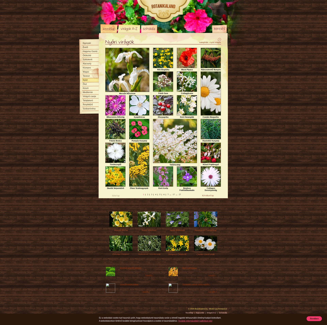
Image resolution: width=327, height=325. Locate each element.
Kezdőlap (109, 28)
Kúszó (86, 88)
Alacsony (87, 63)
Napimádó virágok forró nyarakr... (196, 284)
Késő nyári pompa (189, 267)
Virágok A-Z (129, 28)
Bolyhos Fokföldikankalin (187, 189)
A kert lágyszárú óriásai (129, 284)
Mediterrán (88, 92)
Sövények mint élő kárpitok (131, 267)
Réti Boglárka (163, 70)
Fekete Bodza (115, 141)
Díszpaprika (163, 117)
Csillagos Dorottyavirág (211, 189)
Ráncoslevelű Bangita (211, 70)
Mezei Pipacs (187, 70)
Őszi (85, 84)
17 (174, 194)
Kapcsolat (200, 313)
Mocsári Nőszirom (127, 93)
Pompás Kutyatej (139, 141)
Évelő (85, 47)
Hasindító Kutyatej (211, 141)
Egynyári (87, 43)
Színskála (149, 28)
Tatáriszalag (175, 165)
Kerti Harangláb (187, 117)
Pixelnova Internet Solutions (108, 310)
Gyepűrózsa (139, 117)
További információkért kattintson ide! (195, 321)
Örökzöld (87, 55)
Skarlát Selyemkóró (115, 188)
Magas (86, 72)
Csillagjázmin (187, 93)
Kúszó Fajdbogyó (211, 164)
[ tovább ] (149, 275)
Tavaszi (86, 76)
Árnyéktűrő (88, 104)
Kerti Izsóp (163, 188)
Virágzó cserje (89, 96)
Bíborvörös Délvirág (115, 117)
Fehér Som (163, 93)
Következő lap (208, 195)
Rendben (314, 318)
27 (180, 194)
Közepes (87, 68)
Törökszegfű (115, 164)
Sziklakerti (87, 59)
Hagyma (90, 51)
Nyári (85, 80)
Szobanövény (89, 108)
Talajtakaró (88, 100)
